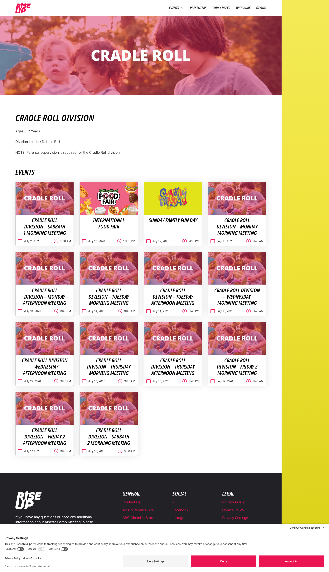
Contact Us (131, 502)
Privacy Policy (233, 502)
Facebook (180, 510)
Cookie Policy (233, 510)
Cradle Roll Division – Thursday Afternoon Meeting (173, 366)
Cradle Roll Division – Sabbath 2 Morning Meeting (108, 436)
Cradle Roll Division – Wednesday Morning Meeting (237, 296)
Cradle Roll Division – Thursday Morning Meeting (109, 366)
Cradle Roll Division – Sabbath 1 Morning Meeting (44, 226)
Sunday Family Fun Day (173, 220)
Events (174, 8)
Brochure (243, 8)
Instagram (180, 518)
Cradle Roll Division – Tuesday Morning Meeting (109, 296)
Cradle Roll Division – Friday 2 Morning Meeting (237, 366)
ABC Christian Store (138, 518)
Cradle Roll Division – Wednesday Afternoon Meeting (44, 366)
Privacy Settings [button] (235, 518)
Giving (261, 8)
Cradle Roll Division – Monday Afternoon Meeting (44, 296)
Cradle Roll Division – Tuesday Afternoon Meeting (172, 296)
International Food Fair (109, 223)
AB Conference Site (138, 510)
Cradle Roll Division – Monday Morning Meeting (237, 226)
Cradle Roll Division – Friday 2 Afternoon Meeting (44, 436)
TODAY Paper (221, 8)
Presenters (198, 8)
